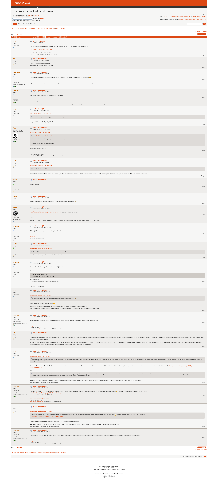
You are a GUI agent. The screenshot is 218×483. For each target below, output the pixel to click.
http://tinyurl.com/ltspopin (36, 328)
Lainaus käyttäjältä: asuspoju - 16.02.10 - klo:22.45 (41, 411)
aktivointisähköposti (20, 16)
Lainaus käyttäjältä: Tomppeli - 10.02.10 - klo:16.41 (41, 165)
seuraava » (204, 31)
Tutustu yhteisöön (183, 16)
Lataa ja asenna (174, 16)
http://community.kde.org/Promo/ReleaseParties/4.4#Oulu (45, 212)
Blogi (190, 16)
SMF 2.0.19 (101, 466)
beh (14, 333)
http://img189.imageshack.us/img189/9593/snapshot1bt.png (46, 393)
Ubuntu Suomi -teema (98, 469)
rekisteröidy (37, 15)
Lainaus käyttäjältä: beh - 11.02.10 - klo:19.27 (40, 356)
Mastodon (192, 19)
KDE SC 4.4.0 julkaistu (39, 41)
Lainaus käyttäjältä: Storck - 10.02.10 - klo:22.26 (40, 295)
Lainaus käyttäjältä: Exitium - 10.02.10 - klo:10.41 (40, 113)
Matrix (197, 19)
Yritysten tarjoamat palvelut (199, 16)
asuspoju (16, 315)
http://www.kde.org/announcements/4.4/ (41, 49)
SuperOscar (17, 72)
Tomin (15, 128)
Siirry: (181, 456)
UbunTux (16, 226)
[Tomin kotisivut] (15, 141)
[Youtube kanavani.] (15, 325)
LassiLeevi (16, 407)
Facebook (187, 19)
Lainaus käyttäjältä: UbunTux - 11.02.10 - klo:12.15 (41, 248)
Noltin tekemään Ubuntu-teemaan (116, 469)
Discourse (181, 19)
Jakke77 (15, 207)
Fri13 (14, 41)
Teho (14, 59)
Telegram (202, 19)
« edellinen (197, 31)
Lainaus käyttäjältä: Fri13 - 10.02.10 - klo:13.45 (40, 132)
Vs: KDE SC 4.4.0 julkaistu (40, 58)
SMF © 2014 (107, 466)
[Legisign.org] (15, 86)
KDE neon (32, 236)
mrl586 (15, 180)
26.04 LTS (166, 16)
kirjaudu (30, 15)
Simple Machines (114, 466)
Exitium (15, 90)
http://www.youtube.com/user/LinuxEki (39, 326)
